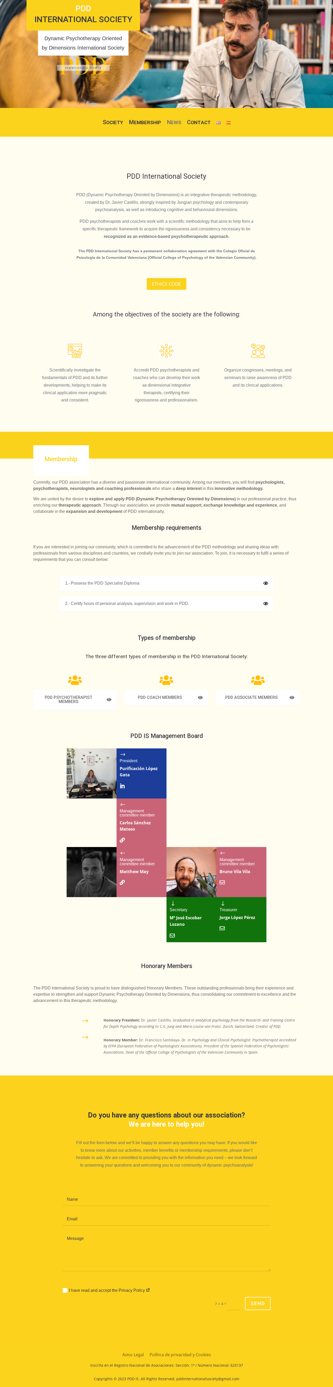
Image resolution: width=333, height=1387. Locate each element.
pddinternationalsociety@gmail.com (207, 1378)
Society (113, 123)
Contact (199, 123)
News (174, 123)
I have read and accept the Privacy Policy (107, 1290)
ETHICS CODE (166, 284)
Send (258, 1303)
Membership (145, 123)
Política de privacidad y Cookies (180, 1355)
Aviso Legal (133, 1355)
